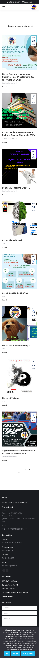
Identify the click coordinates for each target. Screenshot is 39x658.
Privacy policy (28, 654)
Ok (7, 654)
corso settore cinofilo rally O (16, 345)
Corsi (15, 83)
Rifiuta (15, 654)
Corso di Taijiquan (11, 398)
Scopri (4, 87)
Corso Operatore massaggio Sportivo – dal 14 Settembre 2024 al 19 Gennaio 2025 (18, 77)
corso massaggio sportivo (15, 293)
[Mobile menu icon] (3, 7)
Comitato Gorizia (7, 83)
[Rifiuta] (36, 643)
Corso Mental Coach (12, 240)
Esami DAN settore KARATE (16, 187)
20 (19, 473)
